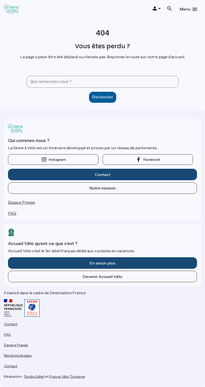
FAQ (12, 213)
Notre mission (103, 188)
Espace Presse (21, 202)
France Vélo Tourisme (67, 376)
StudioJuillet (34, 376)
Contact (102, 174)
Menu (185, 9)
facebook (152, 159)
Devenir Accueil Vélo (102, 276)
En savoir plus (102, 263)
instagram (57, 159)
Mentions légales (18, 355)
